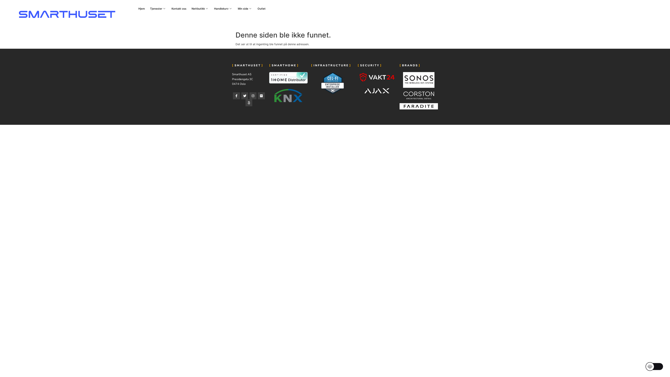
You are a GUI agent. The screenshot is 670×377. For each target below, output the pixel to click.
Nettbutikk (198, 8)
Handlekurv (221, 8)
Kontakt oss (179, 8)
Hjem (141, 8)
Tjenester (156, 8)
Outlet (262, 8)
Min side (243, 8)
